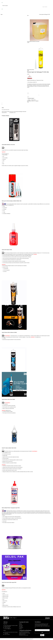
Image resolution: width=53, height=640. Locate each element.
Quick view (3, 613)
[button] (3, 611)
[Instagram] (43, 635)
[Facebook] (41, 635)
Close (1, 14)
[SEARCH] (50, 5)
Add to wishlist (3, 609)
